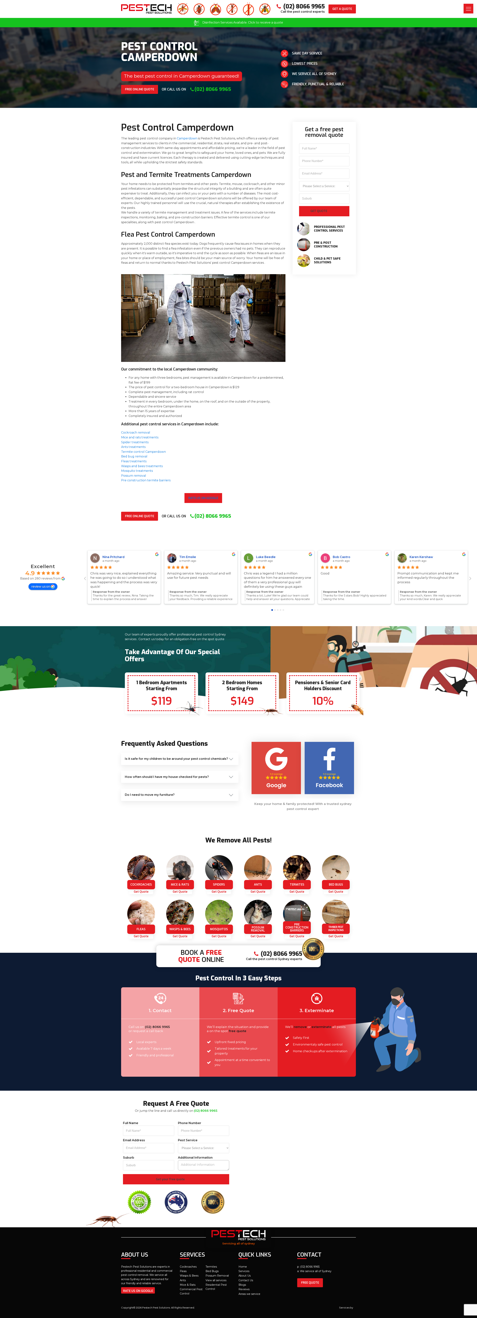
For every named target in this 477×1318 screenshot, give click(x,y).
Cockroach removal (135, 432)
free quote (310, 1283)
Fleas (183, 1271)
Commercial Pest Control (191, 1291)
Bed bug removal (134, 456)
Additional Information (195, 1157)
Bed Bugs (212, 1271)
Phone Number (189, 1123)
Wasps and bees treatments (142, 466)
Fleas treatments (133, 461)
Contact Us (245, 1280)
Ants (183, 1280)
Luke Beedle (266, 557)
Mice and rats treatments (139, 437)
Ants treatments (133, 447)
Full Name (130, 1123)
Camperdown (187, 138)
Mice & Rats (187, 1284)
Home (242, 1266)
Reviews (243, 1289)
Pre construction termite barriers (145, 480)
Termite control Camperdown (143, 452)
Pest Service (188, 1140)
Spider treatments (135, 442)
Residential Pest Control (216, 1287)
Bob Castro (341, 557)
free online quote (139, 89)
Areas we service (249, 1294)
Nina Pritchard (113, 557)
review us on (40, 586)
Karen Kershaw (421, 557)
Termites (211, 1266)
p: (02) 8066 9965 (308, 1266)
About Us (244, 1275)
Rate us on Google (203, 498)
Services (243, 1271)
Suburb (128, 1157)
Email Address (134, 1140)
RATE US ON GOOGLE (138, 1291)
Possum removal (133, 475)
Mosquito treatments (137, 471)
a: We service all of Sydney (314, 1271)
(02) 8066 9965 (157, 1027)
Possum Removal (217, 1275)
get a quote (342, 9)
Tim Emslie (187, 557)
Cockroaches (188, 1266)
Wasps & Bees (189, 1275)
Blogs (242, 1284)
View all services (216, 1280)
